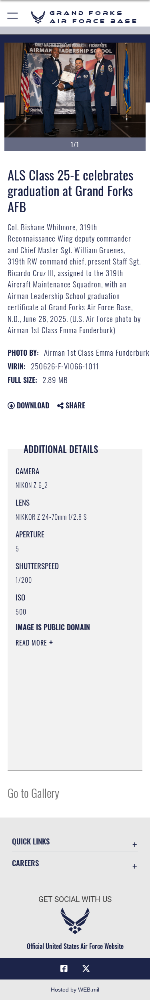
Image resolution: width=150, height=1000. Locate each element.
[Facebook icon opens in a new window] (64, 969)
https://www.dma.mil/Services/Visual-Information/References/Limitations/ (64, 744)
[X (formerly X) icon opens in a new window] (86, 969)
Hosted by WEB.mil (75, 989)
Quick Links (31, 841)
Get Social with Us (75, 899)
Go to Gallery (33, 792)
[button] (13, 17)
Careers (25, 863)
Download (32, 405)
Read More (32, 643)
